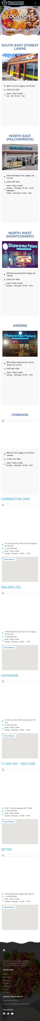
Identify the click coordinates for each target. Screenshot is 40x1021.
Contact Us (6, 992)
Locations (6, 989)
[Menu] (35, 2)
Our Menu (6, 983)
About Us (6, 980)
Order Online (7, 977)
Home (5, 974)
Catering (6, 986)
